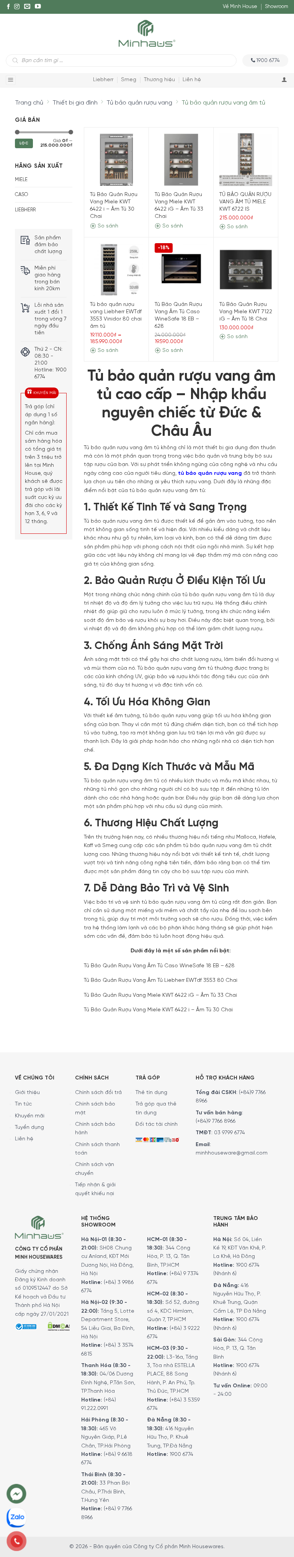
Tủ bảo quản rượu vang (139, 103)
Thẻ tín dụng (151, 1093)
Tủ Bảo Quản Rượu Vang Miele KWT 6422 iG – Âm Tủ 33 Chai (179, 205)
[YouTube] (38, 7)
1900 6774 (181, 1454)
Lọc (24, 143)
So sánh (107, 226)
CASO (21, 194)
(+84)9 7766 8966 (215, 1121)
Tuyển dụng (29, 1127)
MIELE (21, 179)
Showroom (276, 6)
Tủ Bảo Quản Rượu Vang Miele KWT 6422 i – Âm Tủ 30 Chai (113, 205)
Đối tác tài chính (157, 1124)
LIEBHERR (25, 210)
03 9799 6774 (229, 1133)
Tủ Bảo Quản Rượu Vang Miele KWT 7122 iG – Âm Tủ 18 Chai (245, 312)
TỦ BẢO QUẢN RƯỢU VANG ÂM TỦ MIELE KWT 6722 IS (245, 202)
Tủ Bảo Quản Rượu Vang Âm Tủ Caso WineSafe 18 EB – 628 (178, 315)
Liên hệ (192, 80)
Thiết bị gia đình (75, 103)
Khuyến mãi (29, 1116)
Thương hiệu (159, 80)
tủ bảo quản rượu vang (210, 473)
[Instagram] (17, 7)
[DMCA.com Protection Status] (58, 1325)
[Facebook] (8, 7)
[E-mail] (27, 7)
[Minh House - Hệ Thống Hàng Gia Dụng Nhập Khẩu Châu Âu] (147, 33)
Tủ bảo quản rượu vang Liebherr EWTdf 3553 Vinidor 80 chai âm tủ (116, 315)
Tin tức (23, 1104)
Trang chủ (29, 103)
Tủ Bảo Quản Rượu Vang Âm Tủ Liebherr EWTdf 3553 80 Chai (160, 980)
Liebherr (103, 80)
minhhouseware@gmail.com (232, 1153)
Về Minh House (240, 6)
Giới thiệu (27, 1093)
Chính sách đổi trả (98, 1093)
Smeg (128, 80)
